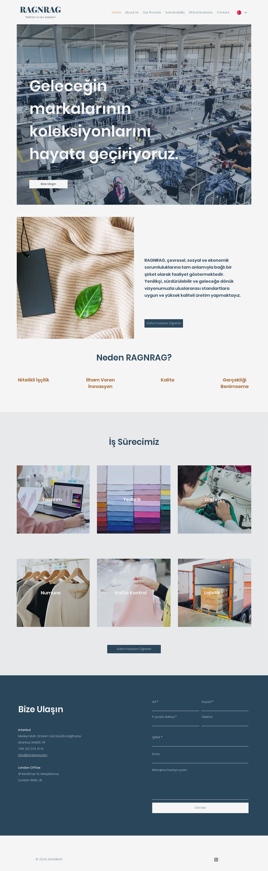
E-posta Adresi (163, 716)
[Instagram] (216, 859)
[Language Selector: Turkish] (241, 12)
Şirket (156, 737)
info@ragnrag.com (32, 755)
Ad (154, 701)
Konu (156, 753)
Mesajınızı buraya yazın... (169, 769)
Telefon (207, 716)
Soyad (206, 701)
